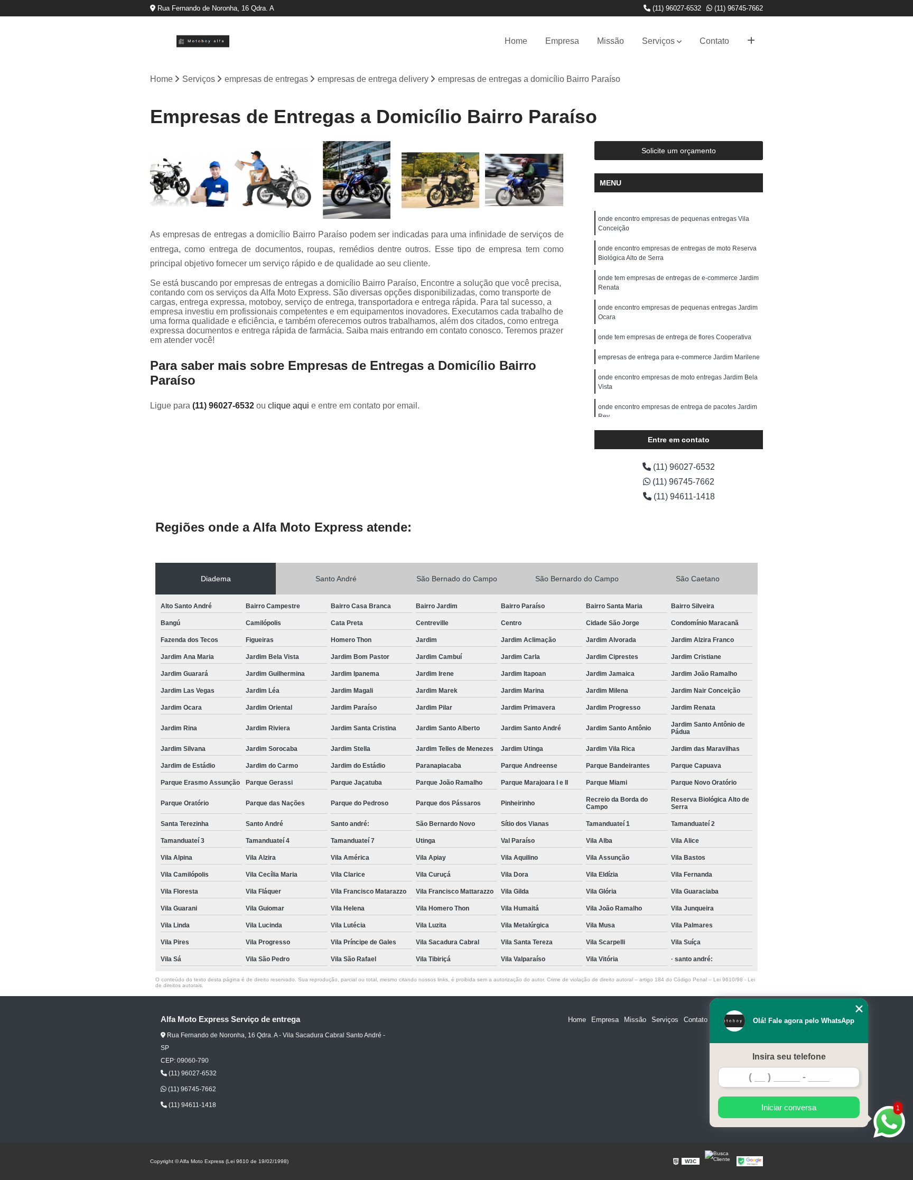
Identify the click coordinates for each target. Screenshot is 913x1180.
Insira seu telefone (789, 1056)
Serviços (658, 40)
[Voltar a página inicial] (203, 41)
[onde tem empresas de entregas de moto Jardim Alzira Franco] (189, 180)
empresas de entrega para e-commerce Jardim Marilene (679, 357)
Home (516, 40)
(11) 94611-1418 (683, 496)
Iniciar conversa (788, 1107)
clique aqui (288, 405)
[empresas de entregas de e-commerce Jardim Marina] (441, 180)
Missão (610, 40)
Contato (714, 40)
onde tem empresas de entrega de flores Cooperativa (674, 337)
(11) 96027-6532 (675, 8)
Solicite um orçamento (678, 150)
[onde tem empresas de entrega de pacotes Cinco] (524, 180)
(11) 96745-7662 (737, 8)
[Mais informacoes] (751, 41)
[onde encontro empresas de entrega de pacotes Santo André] (357, 180)
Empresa (562, 40)
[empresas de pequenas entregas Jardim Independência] (273, 180)
